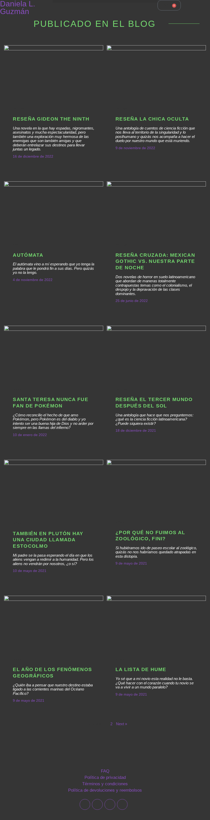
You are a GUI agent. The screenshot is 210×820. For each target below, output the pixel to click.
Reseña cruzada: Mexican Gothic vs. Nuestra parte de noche (155, 261)
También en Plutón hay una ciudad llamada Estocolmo (48, 540)
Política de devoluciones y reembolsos (105, 790)
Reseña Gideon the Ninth (51, 119)
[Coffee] (122, 804)
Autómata (28, 255)
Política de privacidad (105, 777)
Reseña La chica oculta (152, 119)
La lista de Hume (141, 669)
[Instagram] (97, 804)
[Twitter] (85, 804)
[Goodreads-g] (109, 804)
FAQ (105, 771)
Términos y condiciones (105, 783)
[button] (105, 1)
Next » (121, 724)
